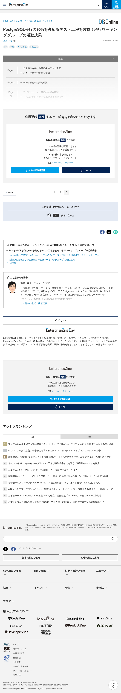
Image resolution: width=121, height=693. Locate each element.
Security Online (12, 570)
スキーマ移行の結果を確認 (36, 72)
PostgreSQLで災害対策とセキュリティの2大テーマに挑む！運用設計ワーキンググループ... (54, 254)
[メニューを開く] (4, 4)
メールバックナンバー (62, 162)
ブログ (7, 601)
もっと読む (11, 262)
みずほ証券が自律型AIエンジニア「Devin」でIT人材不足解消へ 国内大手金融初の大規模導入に (56, 501)
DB (5, 47)
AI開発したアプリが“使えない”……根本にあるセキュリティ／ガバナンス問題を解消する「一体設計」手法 (60, 488)
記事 (5, 587)
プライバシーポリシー (22, 670)
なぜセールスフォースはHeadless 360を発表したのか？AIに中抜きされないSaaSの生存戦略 (54, 482)
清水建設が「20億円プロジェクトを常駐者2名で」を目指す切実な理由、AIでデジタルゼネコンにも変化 (59, 456)
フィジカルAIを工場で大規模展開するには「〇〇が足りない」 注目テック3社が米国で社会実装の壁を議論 (61, 443)
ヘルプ (16, 644)
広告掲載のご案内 (90, 557)
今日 (32, 436)
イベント (39, 587)
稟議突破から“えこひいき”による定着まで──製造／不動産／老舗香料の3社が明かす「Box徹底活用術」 (59, 476)
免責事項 (17, 657)
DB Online (40, 570)
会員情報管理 (18, 653)
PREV (10, 192)
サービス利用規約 (20, 666)
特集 (67, 587)
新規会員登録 (36, 170)
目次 (60, 58)
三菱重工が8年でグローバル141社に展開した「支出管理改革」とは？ (42, 469)
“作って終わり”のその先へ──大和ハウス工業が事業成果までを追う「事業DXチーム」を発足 (54, 463)
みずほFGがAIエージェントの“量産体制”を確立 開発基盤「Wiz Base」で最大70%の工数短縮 (54, 495)
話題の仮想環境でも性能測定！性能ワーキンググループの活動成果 (42, 259)
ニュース (101, 570)
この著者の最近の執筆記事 (33, 303)
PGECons (34, 47)
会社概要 (17, 662)
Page (10, 70)
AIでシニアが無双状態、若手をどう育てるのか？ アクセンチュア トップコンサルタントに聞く (55, 450)
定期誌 (100, 587)
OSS (12, 47)
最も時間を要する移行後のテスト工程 (42, 68)
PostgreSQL (22, 47)
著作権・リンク (19, 648)
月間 (89, 436)
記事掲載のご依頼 (31, 557)
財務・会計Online (75, 570)
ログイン (87, 170)
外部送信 (17, 675)
